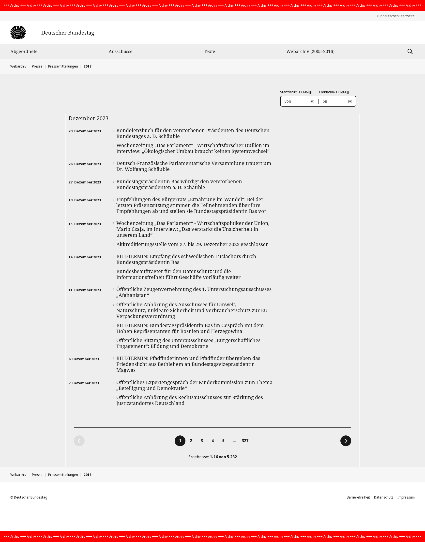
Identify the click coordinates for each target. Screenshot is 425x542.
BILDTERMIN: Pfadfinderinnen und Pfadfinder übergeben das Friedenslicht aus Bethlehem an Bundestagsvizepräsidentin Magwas (188, 364)
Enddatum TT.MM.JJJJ (334, 92)
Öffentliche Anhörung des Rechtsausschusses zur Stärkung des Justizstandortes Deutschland (189, 400)
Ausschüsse (121, 51)
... (234, 440)
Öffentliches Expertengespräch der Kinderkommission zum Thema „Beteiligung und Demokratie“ (194, 385)
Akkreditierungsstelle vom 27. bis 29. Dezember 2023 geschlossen (192, 244)
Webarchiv (18, 66)
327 (246, 440)
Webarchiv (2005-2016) (310, 51)
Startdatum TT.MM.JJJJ (296, 92)
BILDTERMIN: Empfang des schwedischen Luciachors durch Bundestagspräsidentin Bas (186, 259)
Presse (37, 66)
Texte (209, 51)
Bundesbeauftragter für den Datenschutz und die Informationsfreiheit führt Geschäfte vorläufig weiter (178, 274)
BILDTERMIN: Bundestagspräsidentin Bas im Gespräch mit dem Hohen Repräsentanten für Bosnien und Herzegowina (190, 328)
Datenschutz (384, 497)
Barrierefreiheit (358, 497)
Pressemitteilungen (63, 66)
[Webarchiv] (52, 32)
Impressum (406, 497)
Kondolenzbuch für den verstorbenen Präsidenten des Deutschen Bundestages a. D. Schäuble (193, 133)
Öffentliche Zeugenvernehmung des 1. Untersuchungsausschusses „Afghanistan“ (194, 292)
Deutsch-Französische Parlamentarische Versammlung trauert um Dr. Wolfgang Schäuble (193, 166)
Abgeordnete (24, 51)
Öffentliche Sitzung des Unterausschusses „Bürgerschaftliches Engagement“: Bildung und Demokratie (188, 343)
